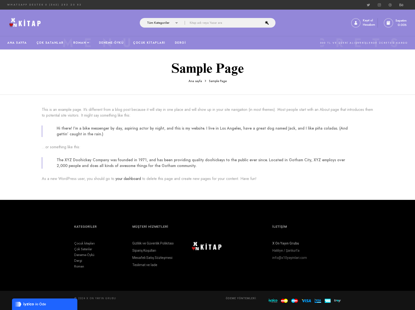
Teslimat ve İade (144, 265)
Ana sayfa (195, 81)
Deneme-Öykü (84, 254)
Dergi (78, 260)
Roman (79, 266)
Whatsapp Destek (25, 4)
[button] (396, 23)
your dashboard (128, 178)
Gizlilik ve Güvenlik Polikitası (153, 243)
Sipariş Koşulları (144, 250)
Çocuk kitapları (84, 243)
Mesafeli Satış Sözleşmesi (152, 258)
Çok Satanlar (83, 249)
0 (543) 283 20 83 (63, 4)
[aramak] (267, 23)
